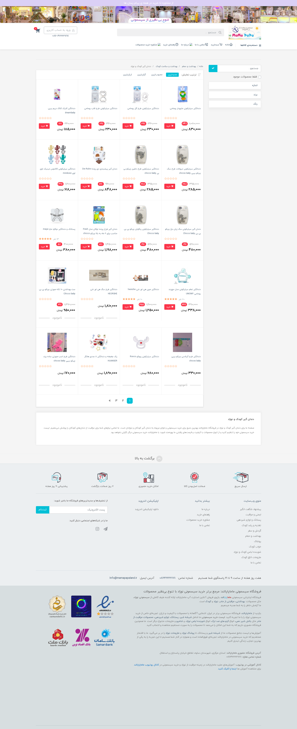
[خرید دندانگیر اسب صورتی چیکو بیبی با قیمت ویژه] (57, 342)
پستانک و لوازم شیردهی (249, 520)
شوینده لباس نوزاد (195, 621)
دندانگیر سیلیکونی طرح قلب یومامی (100, 108)
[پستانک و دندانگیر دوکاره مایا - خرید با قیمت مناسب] (57, 215)
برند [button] (255, 94)
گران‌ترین (141, 74)
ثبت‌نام (43, 509)
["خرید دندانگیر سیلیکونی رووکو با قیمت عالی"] (141, 342)
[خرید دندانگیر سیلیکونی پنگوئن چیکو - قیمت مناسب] (141, 215)
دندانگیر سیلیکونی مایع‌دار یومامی (185, 108)
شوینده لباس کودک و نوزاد (247, 552)
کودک (208, 601)
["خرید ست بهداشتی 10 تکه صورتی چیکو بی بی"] (57, 275)
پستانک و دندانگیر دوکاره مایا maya (59, 229)
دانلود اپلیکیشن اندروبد (147, 509)
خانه (227, 44)
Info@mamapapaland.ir (123, 578)
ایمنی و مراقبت (253, 514)
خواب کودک (255, 546)
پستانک (174, 617)
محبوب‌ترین (156, 74)
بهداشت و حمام (253, 536)
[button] (40, 30)
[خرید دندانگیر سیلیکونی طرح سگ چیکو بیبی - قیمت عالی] (182, 154)
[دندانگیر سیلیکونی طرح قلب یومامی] (99, 94)
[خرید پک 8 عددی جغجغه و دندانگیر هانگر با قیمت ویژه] (99, 342)
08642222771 (167, 578)
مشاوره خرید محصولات (146, 44)
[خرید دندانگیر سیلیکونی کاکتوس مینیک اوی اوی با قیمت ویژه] (57, 154)
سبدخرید (215, 44)
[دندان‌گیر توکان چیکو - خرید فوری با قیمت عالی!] (99, 215)
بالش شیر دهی (243, 621)
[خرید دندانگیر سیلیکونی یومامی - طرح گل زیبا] (141, 94)
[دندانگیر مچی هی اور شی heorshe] (141, 275)
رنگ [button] (255, 104)
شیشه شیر (186, 617)
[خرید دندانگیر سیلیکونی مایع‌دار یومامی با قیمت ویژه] (182, 94)
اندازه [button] (254, 85)
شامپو (179, 621)
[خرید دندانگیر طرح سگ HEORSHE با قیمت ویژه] (99, 275)
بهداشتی (240, 601)
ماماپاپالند (247, 613)
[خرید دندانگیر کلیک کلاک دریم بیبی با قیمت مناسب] (57, 94)
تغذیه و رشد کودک (251, 525)
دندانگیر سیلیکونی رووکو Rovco (144, 356)
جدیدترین (172, 74)
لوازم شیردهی (162, 617)
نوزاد (216, 601)
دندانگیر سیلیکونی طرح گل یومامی (143, 108)
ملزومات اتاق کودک (251, 557)
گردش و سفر (254, 530)
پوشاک (257, 541)
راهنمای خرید (169, 44)
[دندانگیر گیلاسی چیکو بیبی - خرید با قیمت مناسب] (182, 342)
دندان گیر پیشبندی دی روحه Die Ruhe (99, 169)
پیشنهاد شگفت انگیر (250, 509)
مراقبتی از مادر (226, 601)
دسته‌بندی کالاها (249, 45)
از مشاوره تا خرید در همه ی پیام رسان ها (148, 3)
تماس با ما (200, 44)
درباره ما (185, 44)
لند (226, 597)
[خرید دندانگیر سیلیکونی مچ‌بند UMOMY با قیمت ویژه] (182, 275)
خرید (168, 126)
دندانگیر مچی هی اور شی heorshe (143, 289)
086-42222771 (60, 36)
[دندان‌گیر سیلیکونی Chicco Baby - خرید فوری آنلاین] (182, 215)
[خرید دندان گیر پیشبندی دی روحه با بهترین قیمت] (99, 154)
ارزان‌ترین (127, 74)
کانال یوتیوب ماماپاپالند (146, 665)
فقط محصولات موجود (245, 77)
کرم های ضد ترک (220, 621)
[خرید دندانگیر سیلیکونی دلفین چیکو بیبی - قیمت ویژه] (141, 154)
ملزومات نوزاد (172, 633)
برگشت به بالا (145, 458)
